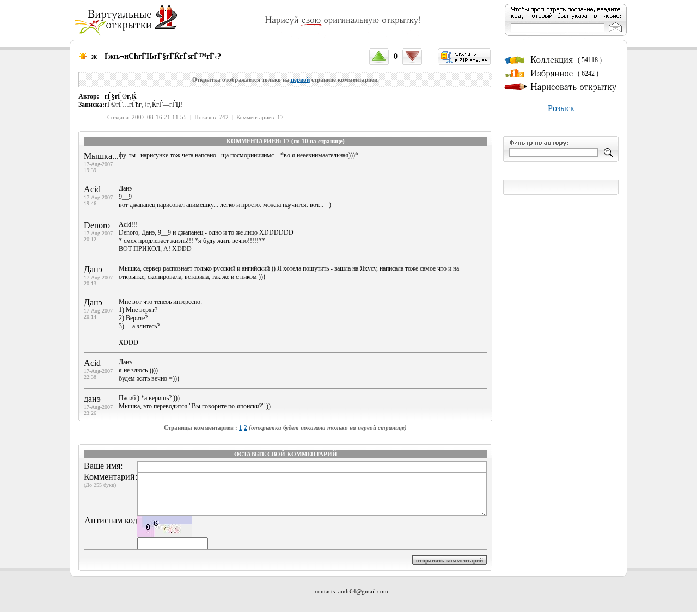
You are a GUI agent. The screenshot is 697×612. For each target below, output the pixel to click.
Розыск (561, 108)
